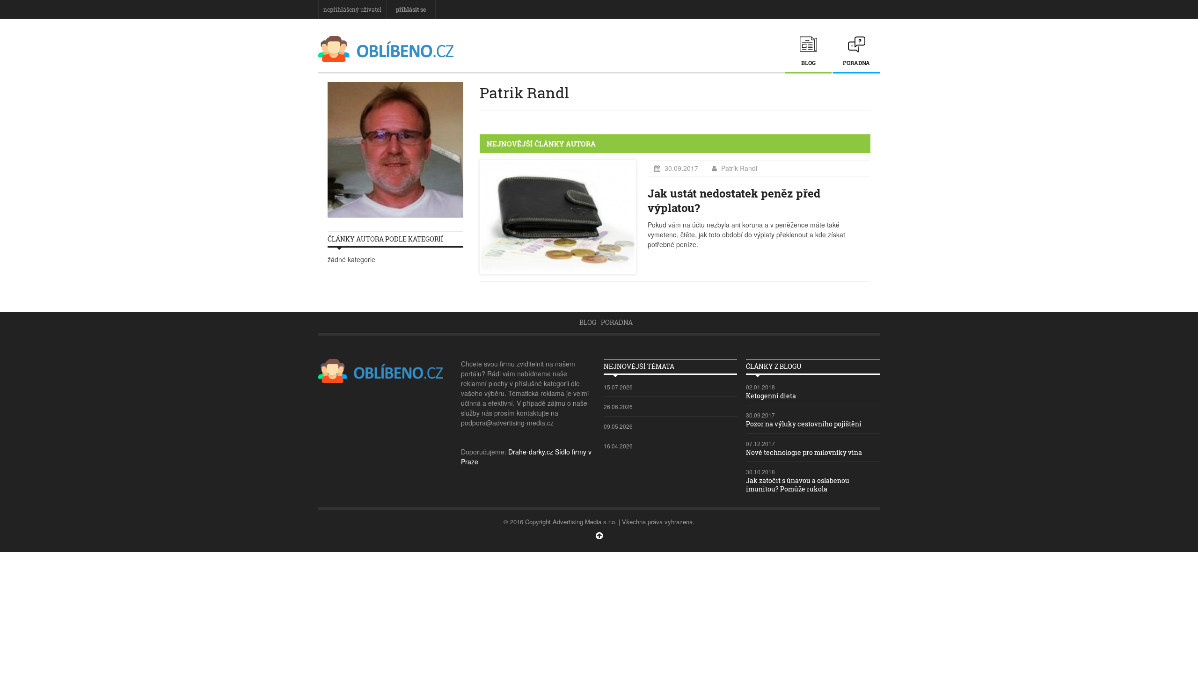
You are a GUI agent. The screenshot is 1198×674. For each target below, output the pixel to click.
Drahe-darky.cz (530, 451)
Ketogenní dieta (771, 395)
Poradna (856, 62)
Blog (808, 62)
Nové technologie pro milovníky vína (804, 452)
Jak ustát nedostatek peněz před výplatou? (734, 200)
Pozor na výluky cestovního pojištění (804, 423)
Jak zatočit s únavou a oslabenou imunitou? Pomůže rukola (797, 484)
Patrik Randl (739, 168)
